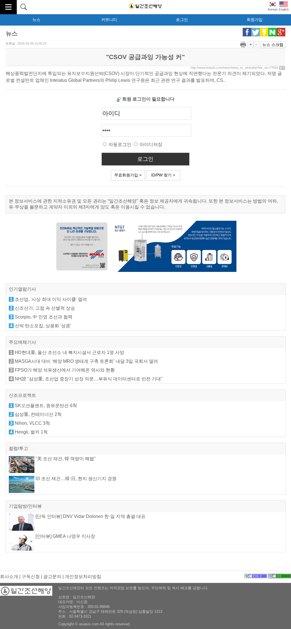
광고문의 (52, 576)
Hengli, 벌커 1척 (31, 432)
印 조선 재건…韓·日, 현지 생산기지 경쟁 (75, 478)
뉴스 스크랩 (272, 44)
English (284, 9)
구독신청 (31, 576)
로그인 (182, 19)
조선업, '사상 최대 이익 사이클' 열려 (51, 299)
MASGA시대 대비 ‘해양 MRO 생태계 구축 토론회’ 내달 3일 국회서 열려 (86, 361)
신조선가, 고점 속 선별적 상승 (45, 308)
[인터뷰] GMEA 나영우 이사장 (64, 536)
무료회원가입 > (128, 175)
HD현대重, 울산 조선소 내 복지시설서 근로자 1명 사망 (69, 352)
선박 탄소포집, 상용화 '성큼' (43, 325)
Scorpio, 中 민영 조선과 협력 (43, 316)
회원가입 (255, 19)
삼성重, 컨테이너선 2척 (38, 414)
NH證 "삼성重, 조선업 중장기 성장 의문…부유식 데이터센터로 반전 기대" (89, 378)
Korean (273, 9)
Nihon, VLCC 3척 (32, 423)
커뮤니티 (109, 19)
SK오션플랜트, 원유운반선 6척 (46, 405)
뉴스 (36, 19)
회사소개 (9, 576)
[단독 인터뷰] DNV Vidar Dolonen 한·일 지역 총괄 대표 (90, 516)
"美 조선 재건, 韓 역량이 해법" (65, 458)
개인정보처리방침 (83, 576)
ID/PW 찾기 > (163, 175)
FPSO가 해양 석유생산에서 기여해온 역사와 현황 (65, 370)
